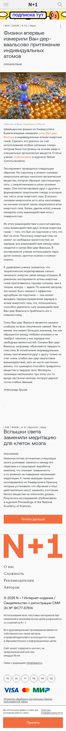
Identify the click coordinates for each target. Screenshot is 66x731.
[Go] (6, 4)
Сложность (14, 574)
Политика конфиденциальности (52, 711)
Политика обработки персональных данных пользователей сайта (28, 700)
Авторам (11, 587)
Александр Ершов (13, 64)
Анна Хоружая (11, 453)
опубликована (22, 157)
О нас (9, 567)
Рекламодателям (19, 580)
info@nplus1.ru (34, 663)
